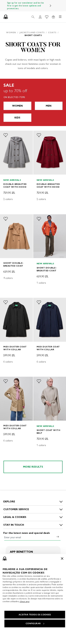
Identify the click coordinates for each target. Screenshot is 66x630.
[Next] (50, 5)
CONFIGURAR (33, 623)
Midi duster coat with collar (15, 348)
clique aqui (24, 601)
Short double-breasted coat (13, 264)
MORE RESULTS (33, 466)
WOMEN (17, 105)
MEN (48, 105)
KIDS (17, 117)
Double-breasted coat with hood (15, 185)
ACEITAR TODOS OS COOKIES (35, 614)
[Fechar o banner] (62, 558)
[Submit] (58, 536)
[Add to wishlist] (6, 135)
